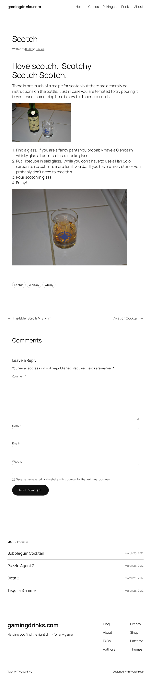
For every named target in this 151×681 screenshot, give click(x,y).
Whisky (49, 285)
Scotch (18, 285)
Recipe (40, 49)
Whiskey (34, 285)
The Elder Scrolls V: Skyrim (32, 318)
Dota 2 (13, 578)
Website (17, 461)
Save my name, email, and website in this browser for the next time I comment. (63, 479)
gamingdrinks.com (24, 6)
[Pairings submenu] (116, 7)
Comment (19, 376)
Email (16, 443)
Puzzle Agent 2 (20, 566)
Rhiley (28, 49)
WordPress (137, 671)
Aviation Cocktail (125, 318)
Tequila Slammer (22, 590)
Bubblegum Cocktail (25, 553)
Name (16, 425)
